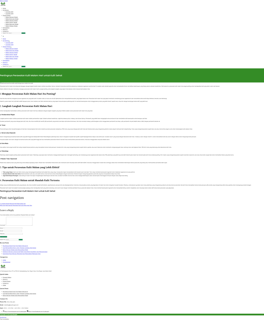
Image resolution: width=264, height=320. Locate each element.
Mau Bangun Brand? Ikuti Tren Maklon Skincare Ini (15, 246)
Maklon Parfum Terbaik (11, 22)
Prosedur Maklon (7, 277)
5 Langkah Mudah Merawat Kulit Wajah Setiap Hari (13, 203)
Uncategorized (6, 262)
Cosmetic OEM (9, 12)
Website (2, 233)
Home (4, 8)
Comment (3, 225)
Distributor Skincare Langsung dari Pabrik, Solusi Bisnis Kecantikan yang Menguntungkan (25, 251)
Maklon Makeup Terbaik (11, 26)
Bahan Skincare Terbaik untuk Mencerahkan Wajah (15, 250)
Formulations (6, 27)
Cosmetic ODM (9, 13)
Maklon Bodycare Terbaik (12, 19)
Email (1, 231)
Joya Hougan (13, 314)
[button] (4, 319)
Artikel (4, 260)
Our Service (6, 10)
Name (2, 228)
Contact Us (5, 31)
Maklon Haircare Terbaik (12, 20)
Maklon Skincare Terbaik (12, 17)
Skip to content (4, 1)
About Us (5, 29)
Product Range (6, 15)
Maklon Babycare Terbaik (12, 24)
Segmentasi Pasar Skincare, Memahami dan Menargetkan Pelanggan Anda (21, 253)
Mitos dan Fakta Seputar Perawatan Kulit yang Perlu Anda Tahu (16, 205)
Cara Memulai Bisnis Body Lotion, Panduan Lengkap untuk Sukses (19, 248)
